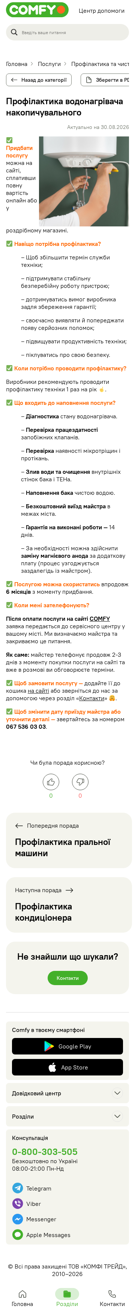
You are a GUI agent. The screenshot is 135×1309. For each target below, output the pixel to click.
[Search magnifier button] (14, 32)
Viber (33, 1203)
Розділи (23, 1116)
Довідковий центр (36, 1093)
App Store (74, 1067)
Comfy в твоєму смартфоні (48, 1029)
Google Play (74, 1046)
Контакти (91, 698)
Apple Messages (48, 1235)
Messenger (41, 1219)
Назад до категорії (44, 79)
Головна (22, 1304)
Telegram (38, 1188)
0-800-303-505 (45, 1151)
